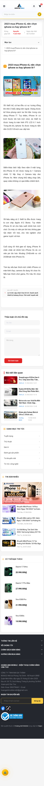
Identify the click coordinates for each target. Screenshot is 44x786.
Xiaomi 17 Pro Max (23, 583)
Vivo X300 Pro (21, 599)
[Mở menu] (4, 6)
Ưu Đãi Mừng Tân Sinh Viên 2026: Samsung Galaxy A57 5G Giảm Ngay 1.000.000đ (28, 531)
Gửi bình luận (13, 361)
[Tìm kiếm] (39, 14)
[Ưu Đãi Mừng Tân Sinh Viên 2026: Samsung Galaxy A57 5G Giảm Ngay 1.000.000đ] (9, 533)
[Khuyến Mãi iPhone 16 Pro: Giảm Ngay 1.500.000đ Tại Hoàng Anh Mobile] (22, 493)
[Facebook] (3, 708)
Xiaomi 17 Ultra (22, 567)
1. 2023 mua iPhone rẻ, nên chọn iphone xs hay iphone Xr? (21, 49)
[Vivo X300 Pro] (8, 604)
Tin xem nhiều (12, 477)
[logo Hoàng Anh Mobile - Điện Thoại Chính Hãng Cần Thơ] (19, 6)
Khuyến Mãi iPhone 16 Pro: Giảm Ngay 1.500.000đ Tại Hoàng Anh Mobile (18, 501)
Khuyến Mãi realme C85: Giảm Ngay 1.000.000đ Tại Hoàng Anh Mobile (29, 519)
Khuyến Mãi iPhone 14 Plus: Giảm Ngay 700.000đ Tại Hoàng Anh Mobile (29, 508)
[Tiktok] (8, 708)
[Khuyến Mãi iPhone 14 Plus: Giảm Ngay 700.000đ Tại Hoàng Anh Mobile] (9, 510)
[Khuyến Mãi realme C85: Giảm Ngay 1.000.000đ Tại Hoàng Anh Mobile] (9, 522)
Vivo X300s (20, 616)
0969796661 (15, 687)
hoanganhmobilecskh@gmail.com (14, 690)
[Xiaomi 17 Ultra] (8, 572)
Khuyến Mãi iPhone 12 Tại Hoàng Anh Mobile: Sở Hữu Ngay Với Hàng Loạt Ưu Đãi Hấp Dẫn (29, 542)
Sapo (40, 726)
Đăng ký (37, 701)
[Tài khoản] (34, 6)
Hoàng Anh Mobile (21, 726)
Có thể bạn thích (13, 559)
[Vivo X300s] (8, 621)
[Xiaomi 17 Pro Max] (8, 588)
